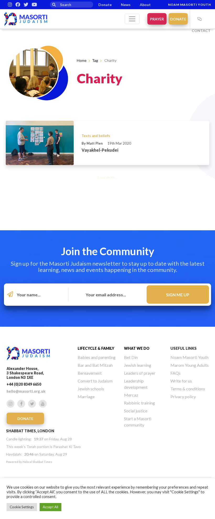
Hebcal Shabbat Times (37, 461)
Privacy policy (183, 396)
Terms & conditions (187, 388)
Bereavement (90, 372)
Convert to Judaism (95, 380)
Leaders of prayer (139, 372)
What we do (136, 348)
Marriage (86, 396)
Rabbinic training (139, 402)
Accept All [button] (50, 507)
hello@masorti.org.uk (26, 391)
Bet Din (131, 357)
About (145, 4)
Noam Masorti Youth (189, 5)
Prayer (157, 19)
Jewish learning (137, 365)
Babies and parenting (97, 357)
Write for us (181, 380)
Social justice (135, 410)
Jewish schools (91, 388)
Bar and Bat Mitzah (95, 365)
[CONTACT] (199, 19)
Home (82, 60)
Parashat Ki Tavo (67, 446)
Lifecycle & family (96, 348)
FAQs (175, 372)
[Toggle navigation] (132, 19)
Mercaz (131, 394)
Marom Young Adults (189, 365)
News (126, 4)
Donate (105, 4)
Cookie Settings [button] (22, 507)
